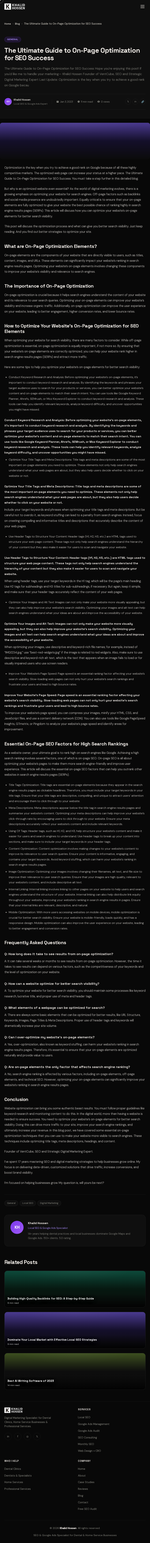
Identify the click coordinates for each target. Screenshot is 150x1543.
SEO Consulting (87, 1437)
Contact (83, 1502)
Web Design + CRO (89, 1450)
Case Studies (86, 1482)
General (11, 1203)
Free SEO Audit (87, 1509)
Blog (17, 23)
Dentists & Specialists (18, 1475)
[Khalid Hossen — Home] (14, 6)
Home (7, 23)
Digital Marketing (49, 1203)
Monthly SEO (86, 1444)
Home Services (13, 1482)
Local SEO (27, 1203)
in (135, 101)
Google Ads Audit (89, 1430)
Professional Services (17, 1489)
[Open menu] (142, 6)
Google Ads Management (94, 1424)
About (82, 1475)
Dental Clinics (12, 1469)
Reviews (83, 1489)
